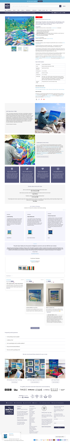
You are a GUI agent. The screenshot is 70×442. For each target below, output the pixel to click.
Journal (43, 10)
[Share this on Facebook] (39, 99)
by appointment (54, 27)
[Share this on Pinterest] (41, 99)
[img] (8, 279)
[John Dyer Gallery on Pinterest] (57, 12)
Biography (61, 95)
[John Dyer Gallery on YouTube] (64, 12)
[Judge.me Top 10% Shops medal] (45, 396)
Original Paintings (50, 38)
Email (55, 423)
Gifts (18, 10)
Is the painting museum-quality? (13, 336)
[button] (38, 37)
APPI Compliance (32, 427)
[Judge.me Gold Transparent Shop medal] (32, 396)
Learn (51, 10)
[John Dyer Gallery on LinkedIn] (56, 12)
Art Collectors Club (32, 408)
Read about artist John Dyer (40, 87)
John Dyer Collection (46, 96)
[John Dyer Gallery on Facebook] (53, 12)
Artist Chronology (38, 89)
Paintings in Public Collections (47, 89)
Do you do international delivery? (13, 346)
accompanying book (44, 153)
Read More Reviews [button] (35, 328)
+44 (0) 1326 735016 (24, 409)
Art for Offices (31, 412)
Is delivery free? (10, 340)
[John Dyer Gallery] (7, 6)
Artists (22, 10)
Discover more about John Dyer (42, 156)
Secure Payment (32, 422)
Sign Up (59, 427)
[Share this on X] (36, 99)
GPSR (30, 424)
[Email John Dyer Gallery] (52, 12)
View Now (40, 1)
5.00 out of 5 (37, 260)
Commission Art (32, 413)
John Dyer (40, 56)
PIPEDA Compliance (32, 428)
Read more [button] (8, 287)
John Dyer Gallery (9, 439)
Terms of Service (32, 417)
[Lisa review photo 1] (54, 294)
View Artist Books (55, 382)
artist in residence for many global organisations (51, 146)
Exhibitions (28, 10)
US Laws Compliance (32, 429)
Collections (34, 10)
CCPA (30, 425)
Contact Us (31, 414)
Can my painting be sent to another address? (16, 343)
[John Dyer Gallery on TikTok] (60, 12)
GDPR (30, 423)
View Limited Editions (35, 382)
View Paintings (14, 382)
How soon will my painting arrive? (13, 349)
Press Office (31, 430)
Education (31, 415)
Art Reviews (31, 409)
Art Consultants (32, 411)
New (5, 10)
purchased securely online (46, 58)
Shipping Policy (32, 418)
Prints (14, 10)
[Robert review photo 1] (35, 294)
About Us (30, 410)
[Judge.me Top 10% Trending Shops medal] (49, 396)
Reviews (40, 10)
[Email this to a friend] (44, 99)
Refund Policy (31, 421)
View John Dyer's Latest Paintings (58, 89)
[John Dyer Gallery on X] (61, 12)
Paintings (9, 10)
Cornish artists (49, 94)
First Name (56, 419)
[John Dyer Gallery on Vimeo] (63, 12)
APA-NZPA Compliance (33, 426)
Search (30, 416)
